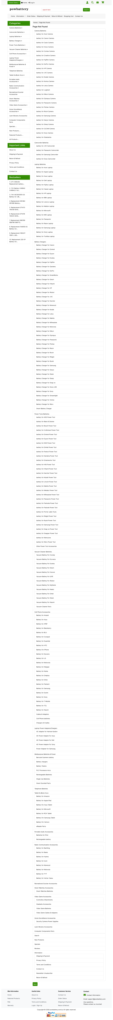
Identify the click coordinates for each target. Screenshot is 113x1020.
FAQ (9, 1002)
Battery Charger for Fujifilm (45, 262)
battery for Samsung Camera (46, 116)
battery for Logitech (43, 90)
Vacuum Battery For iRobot (45, 581)
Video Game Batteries (43, 908)
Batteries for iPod (42, 835)
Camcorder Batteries (41, 143)
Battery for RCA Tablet (44, 813)
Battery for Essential (43, 641)
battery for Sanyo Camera (45, 120)
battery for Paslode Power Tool (46, 507)
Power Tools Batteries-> (17, 45)
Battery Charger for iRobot (45, 292)
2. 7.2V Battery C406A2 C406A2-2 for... (17, 189)
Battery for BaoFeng (43, 848)
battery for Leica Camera (44, 85)
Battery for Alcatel (42, 615)
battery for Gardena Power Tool (47, 456)
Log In (32, 3)
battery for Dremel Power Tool (46, 434)
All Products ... (14, 139)
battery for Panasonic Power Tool (47, 499)
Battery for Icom (41, 861)
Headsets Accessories (43, 904)
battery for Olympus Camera (46, 98)
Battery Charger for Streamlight (47, 395)
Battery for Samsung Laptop (45, 228)
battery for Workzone (43, 538)
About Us (12, 150)
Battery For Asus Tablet (44, 805)
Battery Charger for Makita (45, 318)
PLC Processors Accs (43, 770)
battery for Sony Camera (44, 133)
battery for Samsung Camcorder (47, 154)
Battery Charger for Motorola (46, 327)
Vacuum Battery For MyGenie (46, 585)
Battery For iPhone (42, 650)
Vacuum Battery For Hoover (45, 572)
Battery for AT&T (41, 624)
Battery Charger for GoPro (45, 271)
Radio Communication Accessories (46, 845)
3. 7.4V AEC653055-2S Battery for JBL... (17, 196)
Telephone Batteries (16, 71)
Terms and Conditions (16, 167)
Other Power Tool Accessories (46, 546)
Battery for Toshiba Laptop (45, 236)
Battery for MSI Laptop (44, 215)
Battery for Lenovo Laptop (45, 202)
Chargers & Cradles (42, 723)
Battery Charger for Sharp (45, 378)
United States (13, 3)
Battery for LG (41, 658)
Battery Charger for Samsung (46, 365)
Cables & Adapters (42, 714)
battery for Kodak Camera (45, 77)
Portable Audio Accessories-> (14, 80)
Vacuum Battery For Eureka (45, 563)
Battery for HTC (41, 645)
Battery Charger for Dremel (45, 249)
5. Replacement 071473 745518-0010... (17, 208)
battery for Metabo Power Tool (46, 490)
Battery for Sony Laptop (44, 232)
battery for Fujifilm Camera (45, 60)
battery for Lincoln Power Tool (46, 482)
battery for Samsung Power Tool (47, 525)
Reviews (37, 948)
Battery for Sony (41, 697)
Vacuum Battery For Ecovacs (46, 559)
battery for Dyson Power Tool (46, 439)
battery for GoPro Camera (45, 64)
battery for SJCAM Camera (45, 128)
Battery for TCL (41, 705)
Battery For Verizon (42, 822)
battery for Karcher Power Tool (46, 473)
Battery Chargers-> (15, 41)
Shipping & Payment (43, 16)
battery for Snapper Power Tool (47, 533)
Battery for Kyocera (42, 654)
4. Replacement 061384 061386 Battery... (17, 202)
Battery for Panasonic (43, 219)
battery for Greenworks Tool (45, 460)
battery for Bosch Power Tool (46, 426)
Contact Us (79, 16)
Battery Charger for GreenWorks (47, 275)
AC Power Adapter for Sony (45, 744)
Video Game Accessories (43, 896)
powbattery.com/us (56, 1010)
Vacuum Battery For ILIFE (44, 576)
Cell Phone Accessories (42, 612)
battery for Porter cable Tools (46, 512)
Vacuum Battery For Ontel (44, 594)
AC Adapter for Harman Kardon (46, 731)
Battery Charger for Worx (44, 404)
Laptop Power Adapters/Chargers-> (16, 59)
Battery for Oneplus (42, 675)
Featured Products (14, 998)
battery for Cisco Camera (44, 47)
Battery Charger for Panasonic (46, 340)
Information (20, 16)
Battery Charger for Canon (45, 245)
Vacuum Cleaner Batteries (43, 552)
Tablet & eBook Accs (41, 793)
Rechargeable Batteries (44, 774)
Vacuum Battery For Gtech (45, 568)
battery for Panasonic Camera (46, 103)
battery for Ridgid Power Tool (46, 516)
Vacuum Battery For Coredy (45, 555)
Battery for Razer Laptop (44, 223)
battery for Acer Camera (44, 34)
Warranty (11, 1005)
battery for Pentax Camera (45, 107)
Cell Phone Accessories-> (17, 54)
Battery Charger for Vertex (45, 400)
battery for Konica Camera (45, 81)
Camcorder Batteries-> (17, 32)
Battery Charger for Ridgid (45, 357)
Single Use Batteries (43, 779)
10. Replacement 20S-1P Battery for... (17, 240)
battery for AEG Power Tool (45, 417)
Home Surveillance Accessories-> (15, 110)
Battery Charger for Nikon (45, 331)
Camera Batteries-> (15, 28)
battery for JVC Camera (44, 73)
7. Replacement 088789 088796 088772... (17, 221)
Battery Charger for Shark (45, 374)
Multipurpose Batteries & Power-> (17, 65)
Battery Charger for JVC (44, 297)
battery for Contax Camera (45, 51)
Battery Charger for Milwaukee (46, 322)
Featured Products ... (16, 135)
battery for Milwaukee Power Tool (47, 495)
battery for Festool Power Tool (46, 451)
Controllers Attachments (44, 900)
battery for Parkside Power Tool (47, 503)
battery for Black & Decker (45, 421)
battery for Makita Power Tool (46, 486)
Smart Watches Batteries (44, 891)
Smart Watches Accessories (44, 888)
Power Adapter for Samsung (45, 749)
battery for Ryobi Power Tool (46, 520)
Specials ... (12, 126)
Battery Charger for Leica (44, 314)
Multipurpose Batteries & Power (45, 754)
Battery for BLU (41, 632)
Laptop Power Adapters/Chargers (46, 728)
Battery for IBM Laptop (44, 198)
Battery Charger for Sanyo (45, 370)
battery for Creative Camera (45, 55)
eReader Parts (41, 826)
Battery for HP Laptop (43, 193)
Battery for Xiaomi (42, 710)
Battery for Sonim (42, 693)
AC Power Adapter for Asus (45, 736)
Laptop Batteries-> (15, 36)
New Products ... (14, 131)
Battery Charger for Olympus (46, 335)
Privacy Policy (14, 163)
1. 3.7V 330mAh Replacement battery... (16, 183)
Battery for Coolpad (43, 637)
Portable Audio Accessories (44, 832)
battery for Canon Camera (45, 38)
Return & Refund (57, 16)
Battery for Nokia (42, 671)
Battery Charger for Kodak (45, 309)
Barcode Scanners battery (45, 757)
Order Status (31, 16)
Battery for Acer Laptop (44, 167)
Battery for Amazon (43, 796)
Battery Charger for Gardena (46, 266)
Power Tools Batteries (42, 414)
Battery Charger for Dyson (45, 254)
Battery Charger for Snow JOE (46, 387)
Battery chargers (41, 762)
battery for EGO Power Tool (45, 443)
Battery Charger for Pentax (45, 344)
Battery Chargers (40, 242)
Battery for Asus (41, 619)
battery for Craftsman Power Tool (47, 430)
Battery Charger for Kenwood (46, 305)
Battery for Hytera (42, 856)
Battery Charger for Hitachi (45, 284)
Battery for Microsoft (43, 210)
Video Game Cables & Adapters (46, 913)
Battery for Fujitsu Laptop (44, 185)
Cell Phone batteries (43, 718)
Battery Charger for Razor (45, 348)
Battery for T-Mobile (43, 701)
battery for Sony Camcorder (45, 159)
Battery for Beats (42, 852)
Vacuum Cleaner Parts (43, 606)
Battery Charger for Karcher (45, 301)
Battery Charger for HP (44, 288)
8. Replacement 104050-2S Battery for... (18, 228)
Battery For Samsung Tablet (45, 818)
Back (35, 984)
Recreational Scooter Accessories (16, 93)
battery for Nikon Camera (45, 94)
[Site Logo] (24, 9)
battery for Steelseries (43, 137)
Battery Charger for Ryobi (45, 361)
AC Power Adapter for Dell (45, 740)
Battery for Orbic (42, 680)
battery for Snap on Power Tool (47, 529)
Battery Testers (41, 766)
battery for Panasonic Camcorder (47, 150)
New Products (39, 940)
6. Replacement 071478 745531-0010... (17, 215)
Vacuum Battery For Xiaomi (45, 602)
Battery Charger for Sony (44, 391)
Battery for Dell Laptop (44, 180)
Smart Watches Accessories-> (14, 100)
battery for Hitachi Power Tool (46, 469)
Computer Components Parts (17, 121)
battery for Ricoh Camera (44, 111)
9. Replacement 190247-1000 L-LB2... (17, 234)
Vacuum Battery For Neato (45, 589)
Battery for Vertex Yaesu (44, 878)
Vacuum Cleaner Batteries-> (18, 49)
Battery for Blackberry (43, 628)
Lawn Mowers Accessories (18, 116)
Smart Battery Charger (44, 408)
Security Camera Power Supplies (47, 921)
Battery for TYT (41, 874)
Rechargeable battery (43, 839)
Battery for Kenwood (43, 865)
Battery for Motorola (43, 662)
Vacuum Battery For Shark (45, 598)
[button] (110, 1011)
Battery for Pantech (42, 684)
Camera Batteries (40, 31)
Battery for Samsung (43, 688)
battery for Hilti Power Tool (45, 464)
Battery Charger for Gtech (45, 279)
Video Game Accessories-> (18, 105)
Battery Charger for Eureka (45, 258)
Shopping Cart (69, 16)
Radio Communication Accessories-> (16, 87)
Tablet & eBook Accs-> (17, 75)
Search (86, 10)
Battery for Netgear (42, 667)
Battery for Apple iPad (43, 800)
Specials (37, 944)
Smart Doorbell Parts (43, 783)
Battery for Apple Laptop (44, 172)
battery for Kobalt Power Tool (46, 477)
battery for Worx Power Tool (46, 542)
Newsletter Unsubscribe (44, 973)
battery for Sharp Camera (45, 124)
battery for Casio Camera (44, 42)
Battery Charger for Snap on (45, 383)
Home (25, 3)
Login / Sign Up (37, 1005)
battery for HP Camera (44, 68)
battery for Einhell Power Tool (46, 447)
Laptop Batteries (40, 164)
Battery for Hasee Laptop (44, 189)
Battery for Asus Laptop (44, 176)
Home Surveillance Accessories (45, 918)
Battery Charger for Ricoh (45, 352)
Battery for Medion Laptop (45, 206)
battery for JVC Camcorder (45, 146)
